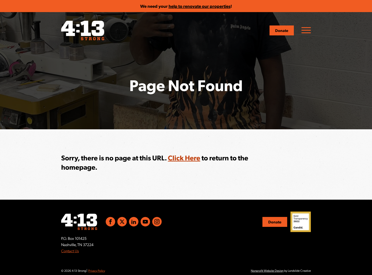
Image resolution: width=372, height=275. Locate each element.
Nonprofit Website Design (267, 270)
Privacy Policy (96, 270)
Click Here (184, 157)
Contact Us (70, 250)
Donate (281, 30)
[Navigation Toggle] (306, 30)
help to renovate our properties (200, 6)
